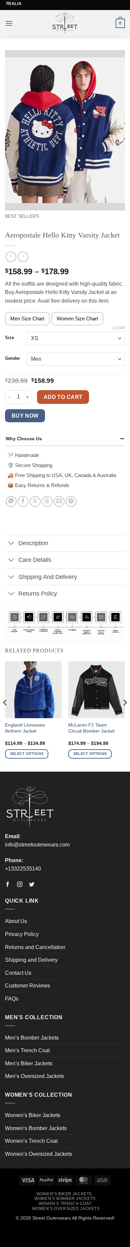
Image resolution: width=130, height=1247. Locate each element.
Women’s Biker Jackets (32, 1115)
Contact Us (18, 973)
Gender (12, 358)
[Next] (125, 716)
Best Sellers (22, 216)
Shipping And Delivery (47, 577)
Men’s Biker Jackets (28, 1063)
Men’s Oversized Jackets (34, 1076)
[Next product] (11, 257)
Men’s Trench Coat (27, 1050)
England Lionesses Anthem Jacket (25, 728)
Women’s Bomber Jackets (36, 1128)
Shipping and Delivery (31, 960)
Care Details (34, 560)
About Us (16, 921)
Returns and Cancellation (35, 947)
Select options (27, 754)
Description (33, 543)
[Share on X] (35, 501)
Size (9, 337)
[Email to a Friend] (59, 501)
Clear (119, 328)
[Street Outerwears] (65, 23)
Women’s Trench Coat (31, 1141)
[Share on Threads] (47, 501)
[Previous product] (23, 257)
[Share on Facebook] (23, 501)
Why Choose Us (24, 438)
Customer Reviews (27, 985)
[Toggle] (11, 544)
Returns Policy (37, 593)
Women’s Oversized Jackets (38, 1154)
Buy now (25, 416)
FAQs (11, 998)
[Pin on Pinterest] (71, 501)
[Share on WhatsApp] (11, 501)
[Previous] (5, 716)
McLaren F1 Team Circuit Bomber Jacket (91, 728)
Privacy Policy (22, 934)
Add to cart (63, 397)
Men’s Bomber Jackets (32, 1038)
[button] (9, 23)
